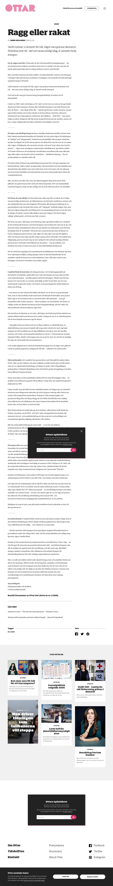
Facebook (99, 845)
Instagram (99, 857)
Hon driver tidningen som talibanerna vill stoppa (23, 722)
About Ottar (56, 857)
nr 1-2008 (11, 631)
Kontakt (13, 857)
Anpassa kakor (92, 877)
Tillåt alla (65, 876)
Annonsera (55, 851)
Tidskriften (16, 851)
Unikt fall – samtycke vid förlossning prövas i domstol (90, 689)
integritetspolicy (67, 811)
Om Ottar (14, 845)
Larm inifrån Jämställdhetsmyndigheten (56, 731)
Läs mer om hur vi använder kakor (34, 880)
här (36, 595)
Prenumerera (91, 8)
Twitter (98, 851)
